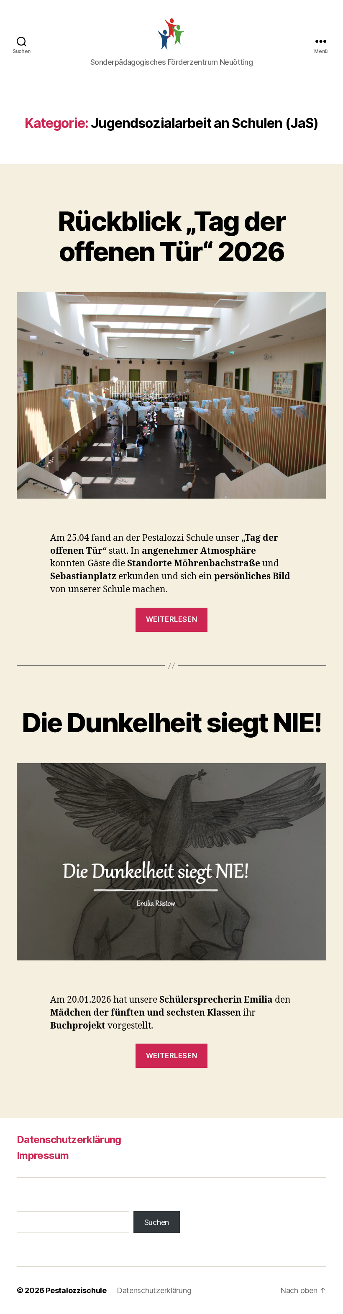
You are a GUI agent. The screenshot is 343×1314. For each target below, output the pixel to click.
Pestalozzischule (76, 1290)
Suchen (156, 1222)
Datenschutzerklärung (69, 1139)
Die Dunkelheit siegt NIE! (172, 722)
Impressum (43, 1155)
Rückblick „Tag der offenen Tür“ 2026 (171, 236)
